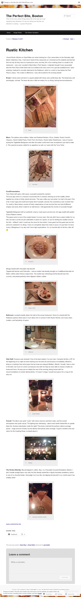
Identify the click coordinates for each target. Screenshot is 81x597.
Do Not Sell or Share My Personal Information (55, 590)
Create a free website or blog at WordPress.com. (26, 590)
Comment (64, 577)
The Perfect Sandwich (31, 33)
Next (72, 39)
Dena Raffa (31, 545)
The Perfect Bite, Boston (24, 15)
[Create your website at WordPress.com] (40, 2)
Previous (65, 39)
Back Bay (23, 545)
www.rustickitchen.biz (13, 524)
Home (8, 33)
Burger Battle (18, 33)
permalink (47, 545)
